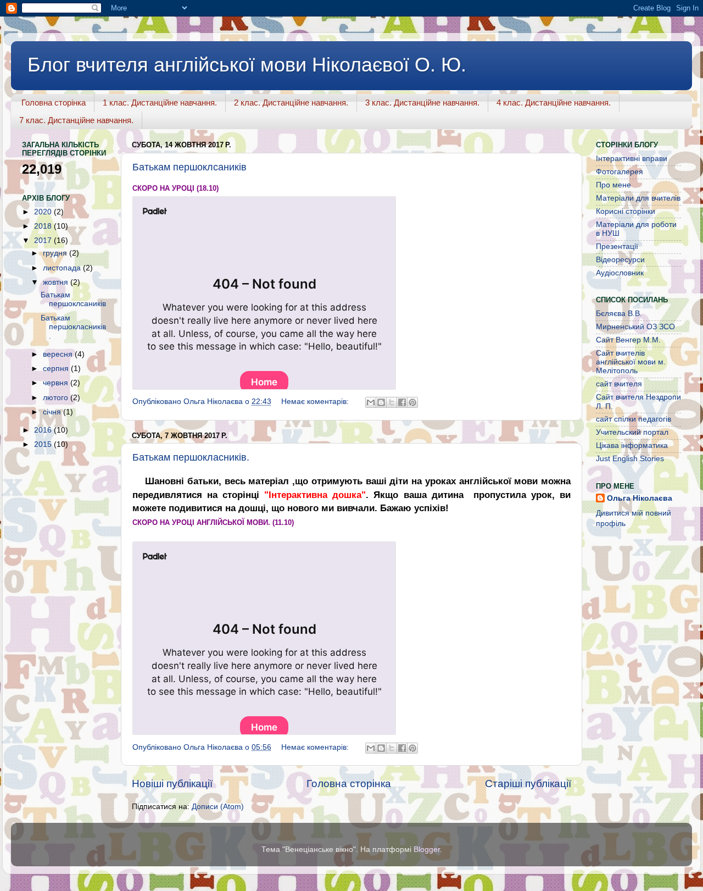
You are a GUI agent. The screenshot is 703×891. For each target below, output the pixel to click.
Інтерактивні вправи (631, 158)
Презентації (617, 246)
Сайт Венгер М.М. (628, 340)
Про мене (613, 185)
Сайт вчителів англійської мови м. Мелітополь (631, 362)
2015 (44, 444)
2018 (44, 226)
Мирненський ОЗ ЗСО (635, 327)
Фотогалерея (619, 172)
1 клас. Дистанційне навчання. (160, 102)
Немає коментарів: (316, 401)
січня (53, 412)
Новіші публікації (172, 783)
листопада (63, 268)
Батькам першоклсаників (189, 167)
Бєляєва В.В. (619, 313)
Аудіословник (620, 273)
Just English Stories (630, 459)
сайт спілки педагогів (633, 419)
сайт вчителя (619, 384)
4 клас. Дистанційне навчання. (553, 102)
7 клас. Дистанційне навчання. (76, 120)
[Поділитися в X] (391, 402)
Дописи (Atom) (218, 807)
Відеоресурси (620, 260)
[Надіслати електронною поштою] (370, 402)
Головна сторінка (53, 102)
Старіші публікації (528, 783)
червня (56, 383)
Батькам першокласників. (190, 457)
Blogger (427, 849)
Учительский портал (632, 432)
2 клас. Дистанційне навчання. (291, 102)
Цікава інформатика (632, 445)
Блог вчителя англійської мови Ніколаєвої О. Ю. (246, 64)
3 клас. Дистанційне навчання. (422, 102)
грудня (56, 253)
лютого (56, 398)
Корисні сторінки (625, 211)
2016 (44, 430)
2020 (44, 212)
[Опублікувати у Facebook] (402, 402)
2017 (44, 240)
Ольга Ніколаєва (639, 498)
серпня (57, 368)
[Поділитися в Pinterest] (412, 402)
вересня (59, 354)
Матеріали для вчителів (638, 198)
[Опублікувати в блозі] (381, 402)
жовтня (56, 282)
